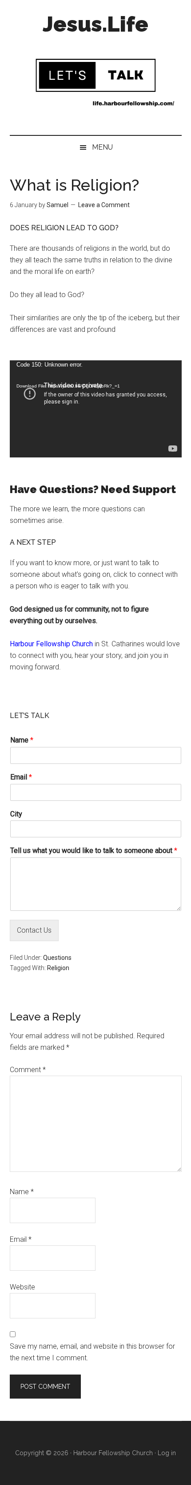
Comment (28, 1069)
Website (22, 1287)
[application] (96, 408)
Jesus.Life (95, 24)
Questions (57, 957)
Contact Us (34, 930)
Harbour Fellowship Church (51, 644)
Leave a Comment (104, 204)
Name (21, 740)
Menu (102, 147)
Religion (58, 967)
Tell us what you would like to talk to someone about (93, 850)
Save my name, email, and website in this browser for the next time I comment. (92, 1352)
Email (21, 777)
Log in (167, 1452)
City (16, 814)
